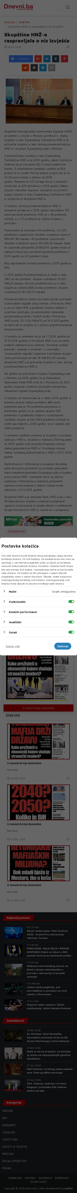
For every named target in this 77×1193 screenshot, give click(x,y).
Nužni (12, 591)
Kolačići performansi (23, 612)
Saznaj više (13, 646)
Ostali (13, 632)
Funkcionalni (17, 601)
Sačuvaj (62, 646)
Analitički (15, 622)
